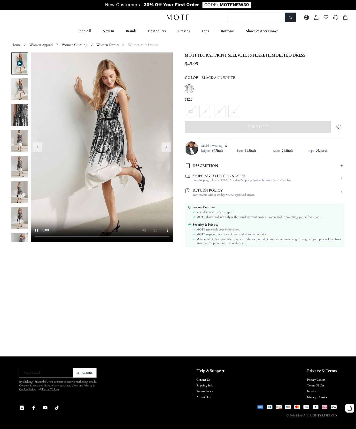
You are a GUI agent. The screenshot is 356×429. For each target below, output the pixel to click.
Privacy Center (316, 379)
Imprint (311, 391)
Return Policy (204, 391)
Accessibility (203, 397)
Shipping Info (204, 385)
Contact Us (203, 379)
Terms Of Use (50, 389)
